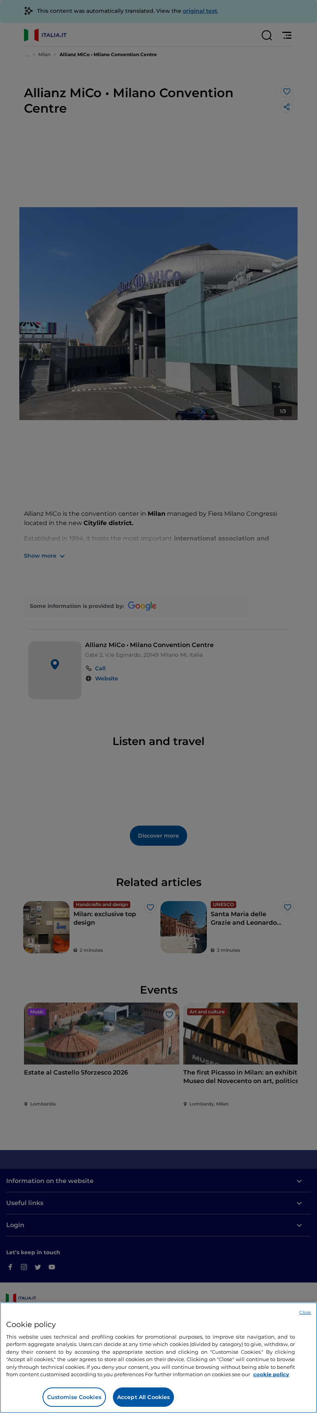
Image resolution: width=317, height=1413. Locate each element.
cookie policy (271, 1374)
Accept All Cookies (143, 1397)
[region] (158, 1357)
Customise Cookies (74, 1397)
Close (305, 1312)
